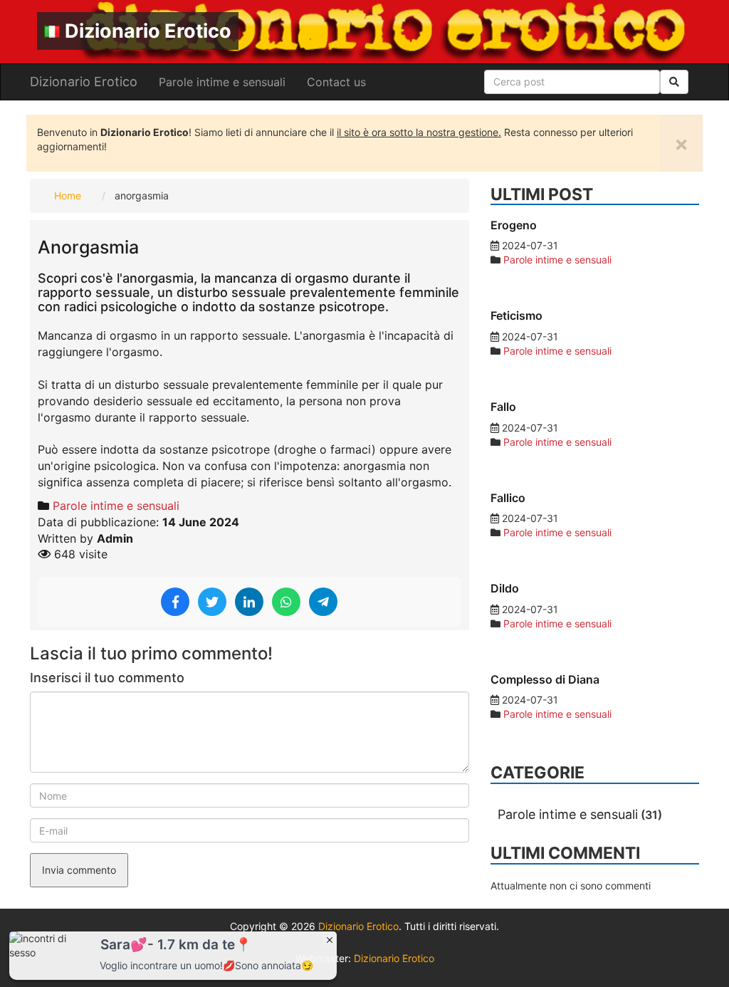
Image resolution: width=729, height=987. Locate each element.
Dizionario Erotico (148, 31)
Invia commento (79, 870)
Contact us (336, 82)
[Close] (329, 939)
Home (67, 195)
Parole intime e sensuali (222, 82)
